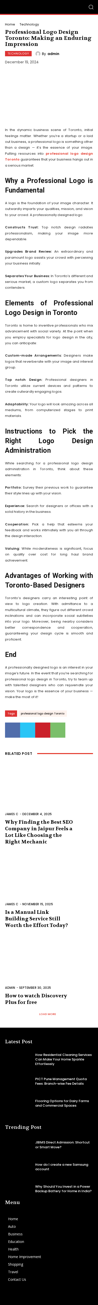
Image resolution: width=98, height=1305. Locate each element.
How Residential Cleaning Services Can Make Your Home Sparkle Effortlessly (63, 1059)
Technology (29, 24)
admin (53, 54)
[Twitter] (27, 730)
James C (12, 814)
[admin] (38, 53)
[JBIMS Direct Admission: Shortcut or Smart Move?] (18, 1144)
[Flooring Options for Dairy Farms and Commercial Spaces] (18, 1103)
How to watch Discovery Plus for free (36, 999)
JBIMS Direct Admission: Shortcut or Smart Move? (62, 1144)
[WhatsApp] (57, 730)
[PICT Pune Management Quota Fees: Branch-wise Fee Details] (18, 1081)
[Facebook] (12, 730)
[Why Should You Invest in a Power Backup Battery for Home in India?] (18, 1188)
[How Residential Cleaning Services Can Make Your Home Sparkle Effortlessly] (18, 1059)
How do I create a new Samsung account (61, 1166)
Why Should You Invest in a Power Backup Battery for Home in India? (63, 1188)
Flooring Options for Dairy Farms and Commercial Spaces (62, 1103)
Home (10, 24)
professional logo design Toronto (42, 713)
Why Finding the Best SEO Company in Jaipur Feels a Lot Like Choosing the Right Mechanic (39, 832)
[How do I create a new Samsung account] (18, 1166)
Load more (47, 1014)
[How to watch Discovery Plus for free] (49, 966)
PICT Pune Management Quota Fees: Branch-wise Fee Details (61, 1081)
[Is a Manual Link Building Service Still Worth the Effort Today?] (49, 882)
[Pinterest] (42, 730)
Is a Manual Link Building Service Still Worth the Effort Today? (36, 918)
